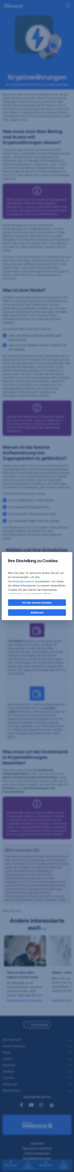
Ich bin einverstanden (37, 602)
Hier (53, 581)
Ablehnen (37, 612)
